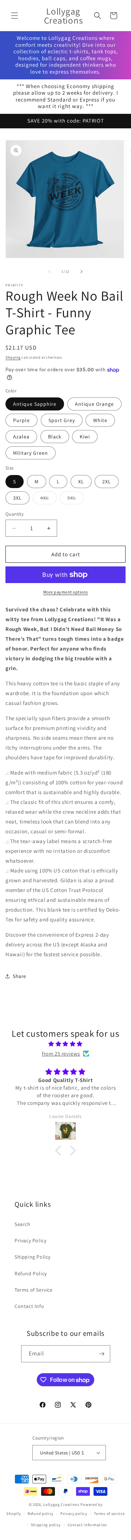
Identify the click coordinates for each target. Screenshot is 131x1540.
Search (23, 1224)
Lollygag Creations (61, 1504)
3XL (17, 498)
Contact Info (29, 1306)
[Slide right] (82, 272)
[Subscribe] (102, 1353)
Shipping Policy (33, 1257)
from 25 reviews (61, 1053)
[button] (15, 16)
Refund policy (40, 1513)
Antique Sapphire (34, 404)
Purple (21, 420)
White (100, 420)
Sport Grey (61, 420)
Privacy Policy (30, 1240)
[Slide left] (49, 272)
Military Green (30, 453)
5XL (75, 499)
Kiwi (85, 436)
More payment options (65, 592)
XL (81, 481)
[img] (65, 1044)
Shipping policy (46, 1524)
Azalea (21, 436)
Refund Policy (31, 1273)
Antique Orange (94, 404)
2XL (106, 481)
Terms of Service (34, 1290)
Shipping (13, 357)
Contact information (87, 1524)
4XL (48, 499)
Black (54, 436)
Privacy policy (73, 1513)
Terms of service (109, 1513)
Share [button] (19, 976)
